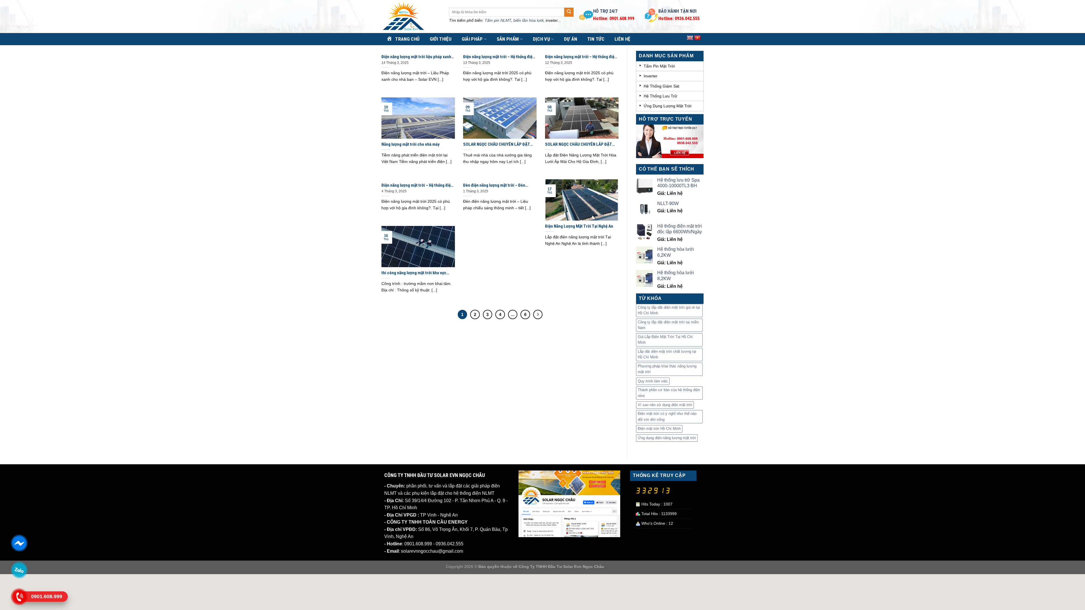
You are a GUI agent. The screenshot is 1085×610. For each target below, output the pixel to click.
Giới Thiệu (441, 39)
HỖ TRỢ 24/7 (605, 11)
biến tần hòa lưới (528, 20)
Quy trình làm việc (653, 381)
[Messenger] (19, 543)
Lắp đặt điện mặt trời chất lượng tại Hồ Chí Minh (667, 354)
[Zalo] (19, 569)
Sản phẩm (508, 39)
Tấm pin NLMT (498, 20)
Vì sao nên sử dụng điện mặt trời (665, 405)
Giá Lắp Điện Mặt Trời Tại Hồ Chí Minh (665, 340)
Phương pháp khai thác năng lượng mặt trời (667, 369)
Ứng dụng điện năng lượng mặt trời (667, 438)
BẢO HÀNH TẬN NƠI (677, 11)
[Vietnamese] (697, 38)
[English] (690, 38)
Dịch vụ (541, 39)
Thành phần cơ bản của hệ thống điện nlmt (669, 393)
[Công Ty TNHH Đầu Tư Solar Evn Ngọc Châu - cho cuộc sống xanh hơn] (410, 16)
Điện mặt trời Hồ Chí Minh (659, 428)
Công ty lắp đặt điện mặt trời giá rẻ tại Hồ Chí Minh (669, 310)
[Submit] (568, 12)
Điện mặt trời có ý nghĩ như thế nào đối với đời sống (667, 416)
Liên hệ (622, 39)
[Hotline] (19, 596)
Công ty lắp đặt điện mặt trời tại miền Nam (668, 325)
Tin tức (595, 39)
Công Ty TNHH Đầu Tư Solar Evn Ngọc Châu (561, 566)
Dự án (570, 39)
